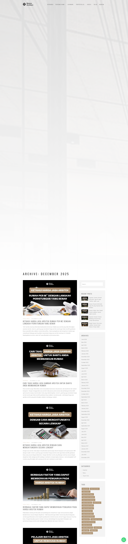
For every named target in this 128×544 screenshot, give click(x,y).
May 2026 (83, 342)
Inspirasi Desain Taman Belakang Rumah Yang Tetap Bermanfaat (95, 318)
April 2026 (83, 345)
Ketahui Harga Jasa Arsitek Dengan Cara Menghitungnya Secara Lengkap (42, 446)
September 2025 (85, 365)
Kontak (101, 4)
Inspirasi (25, 380)
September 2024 (85, 397)
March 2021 (84, 443)
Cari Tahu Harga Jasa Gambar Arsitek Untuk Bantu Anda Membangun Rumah (47, 384)
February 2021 (84, 446)
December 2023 (85, 411)
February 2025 (85, 382)
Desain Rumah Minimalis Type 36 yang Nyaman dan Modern (96, 305)
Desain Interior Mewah (88, 494)
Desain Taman (86, 519)
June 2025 (84, 374)
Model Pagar (85, 530)
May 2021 (83, 437)
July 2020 (83, 454)
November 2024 (85, 391)
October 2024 (84, 394)
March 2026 (84, 348)
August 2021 (84, 428)
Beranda (50, 4)
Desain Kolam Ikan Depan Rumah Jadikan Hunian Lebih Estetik (96, 312)
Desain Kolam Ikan (87, 502)
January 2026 (84, 353)
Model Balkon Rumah (87, 527)
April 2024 (84, 400)
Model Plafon (94, 530)
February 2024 (85, 405)
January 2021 (84, 449)
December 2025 (85, 356)
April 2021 (83, 440)
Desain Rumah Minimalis (88, 516)
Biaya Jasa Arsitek (94, 488)
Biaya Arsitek (85, 488)
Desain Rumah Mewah (88, 513)
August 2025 (84, 368)
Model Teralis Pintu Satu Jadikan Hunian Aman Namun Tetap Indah (95, 325)
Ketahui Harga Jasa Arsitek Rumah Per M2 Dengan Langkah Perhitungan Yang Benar (47, 322)
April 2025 (83, 377)
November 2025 (85, 359)
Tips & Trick (26, 318)
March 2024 (84, 402)
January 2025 (84, 385)
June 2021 (84, 434)
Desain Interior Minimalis (88, 497)
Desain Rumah (97, 502)
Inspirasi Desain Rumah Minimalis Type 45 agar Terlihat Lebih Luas (95, 299)
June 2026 (84, 339)
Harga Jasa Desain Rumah (88, 522)
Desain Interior (86, 491)
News (84, 473)
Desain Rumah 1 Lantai (88, 505)
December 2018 (85, 457)
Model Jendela (98, 527)
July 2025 (83, 371)
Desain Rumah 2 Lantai (88, 508)
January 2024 (84, 408)
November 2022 (85, 420)
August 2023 (84, 417)
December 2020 (85, 451)
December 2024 (85, 388)
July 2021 (83, 431)
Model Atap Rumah (87, 524)
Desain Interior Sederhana (88, 500)
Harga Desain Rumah (96, 519)
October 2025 (84, 362)
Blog (95, 4)
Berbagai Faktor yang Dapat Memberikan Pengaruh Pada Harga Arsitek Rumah (50, 508)
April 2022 (83, 423)
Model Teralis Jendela (87, 533)
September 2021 (85, 426)
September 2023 (85, 414)
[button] (123, 540)
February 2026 (85, 351)
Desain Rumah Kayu (87, 511)
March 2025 (84, 379)
